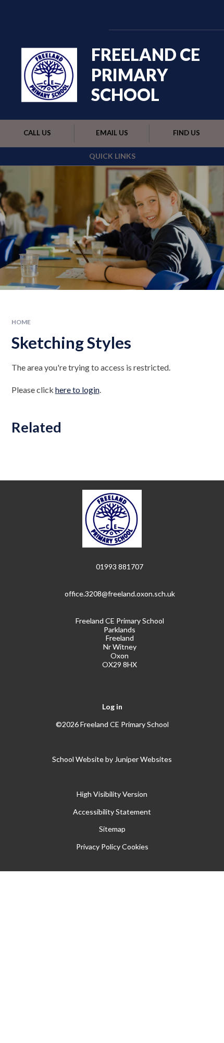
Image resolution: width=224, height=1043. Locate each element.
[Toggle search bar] (173, 15)
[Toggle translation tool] (147, 15)
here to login (77, 390)
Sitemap (112, 828)
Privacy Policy (98, 846)
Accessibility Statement (112, 811)
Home (21, 322)
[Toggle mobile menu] (202, 15)
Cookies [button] (135, 846)
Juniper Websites (143, 759)
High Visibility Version (112, 794)
